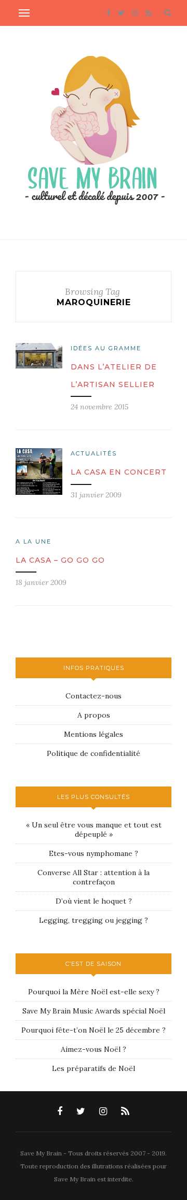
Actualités (94, 453)
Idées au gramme (106, 348)
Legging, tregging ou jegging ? (93, 920)
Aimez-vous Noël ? (93, 1049)
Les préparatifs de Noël (93, 1068)
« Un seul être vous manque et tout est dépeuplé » (94, 829)
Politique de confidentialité (93, 753)
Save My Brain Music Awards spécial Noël (93, 1011)
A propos (93, 715)
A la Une (33, 541)
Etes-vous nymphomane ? (93, 853)
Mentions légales (93, 734)
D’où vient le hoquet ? (94, 901)
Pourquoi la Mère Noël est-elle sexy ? (93, 991)
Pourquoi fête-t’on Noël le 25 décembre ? (93, 1030)
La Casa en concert (119, 472)
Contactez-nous (93, 696)
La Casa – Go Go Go (60, 560)
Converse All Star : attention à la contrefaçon (93, 877)
